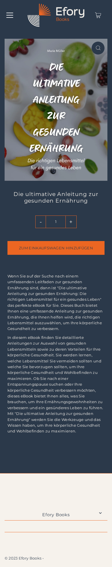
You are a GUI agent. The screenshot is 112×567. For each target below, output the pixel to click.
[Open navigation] (10, 15)
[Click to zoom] (98, 48)
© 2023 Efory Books (23, 558)
